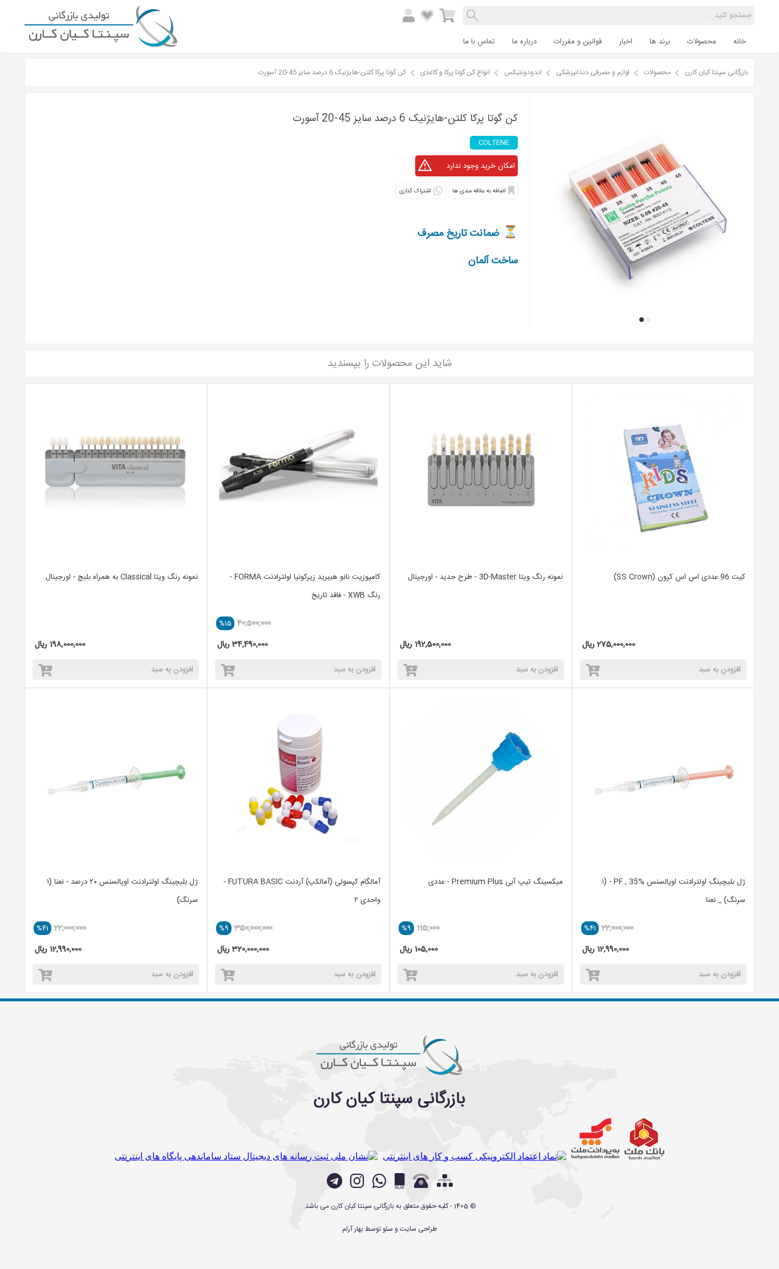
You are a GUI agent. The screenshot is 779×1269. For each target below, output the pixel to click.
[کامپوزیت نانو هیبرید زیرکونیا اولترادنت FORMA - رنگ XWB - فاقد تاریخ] (298, 474)
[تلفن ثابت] (421, 1181)
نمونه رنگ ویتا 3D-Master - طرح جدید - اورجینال (485, 577)
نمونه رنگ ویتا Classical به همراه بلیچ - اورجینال (122, 577)
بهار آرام (352, 1229)
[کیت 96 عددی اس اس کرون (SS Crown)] (663, 474)
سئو (388, 1229)
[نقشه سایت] (445, 1182)
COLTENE (493, 142)
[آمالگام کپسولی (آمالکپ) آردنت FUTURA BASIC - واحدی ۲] (298, 779)
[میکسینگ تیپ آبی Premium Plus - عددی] (481, 779)
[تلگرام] (334, 1181)
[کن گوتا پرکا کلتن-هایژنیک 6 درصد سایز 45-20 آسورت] (644, 302)
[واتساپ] (379, 1181)
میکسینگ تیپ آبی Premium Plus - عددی (495, 882)
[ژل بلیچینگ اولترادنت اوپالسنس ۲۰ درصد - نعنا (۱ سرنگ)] (116, 779)
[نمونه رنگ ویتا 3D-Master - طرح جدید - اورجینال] (481, 474)
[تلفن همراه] (400, 1181)
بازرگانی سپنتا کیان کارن (716, 72)
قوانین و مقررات (578, 41)
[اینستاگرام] (357, 1181)
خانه (739, 41)
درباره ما (524, 41)
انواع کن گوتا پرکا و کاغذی (455, 72)
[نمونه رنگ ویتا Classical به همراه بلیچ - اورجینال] (116, 474)
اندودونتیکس (523, 72)
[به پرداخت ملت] (595, 1138)
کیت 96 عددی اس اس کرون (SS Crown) (679, 577)
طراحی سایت (418, 1229)
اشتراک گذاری (415, 191)
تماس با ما (479, 41)
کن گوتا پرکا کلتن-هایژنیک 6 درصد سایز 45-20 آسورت (332, 72)
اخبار (625, 41)
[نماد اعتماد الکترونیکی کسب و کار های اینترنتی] (474, 1156)
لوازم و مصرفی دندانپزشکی (593, 72)
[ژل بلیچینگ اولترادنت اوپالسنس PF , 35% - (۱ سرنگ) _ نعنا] (663, 779)
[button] (648, 320)
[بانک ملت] (644, 1138)
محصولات (701, 41)
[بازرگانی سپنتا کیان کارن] (101, 42)
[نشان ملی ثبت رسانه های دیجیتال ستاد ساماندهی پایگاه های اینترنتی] (246, 1156)
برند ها (660, 41)
